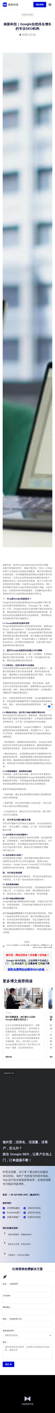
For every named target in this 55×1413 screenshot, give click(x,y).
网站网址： (7, 1307)
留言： (5, 1342)
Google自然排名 (14, 913)
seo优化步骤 (24, 945)
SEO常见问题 (13, 820)
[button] (50, 4)
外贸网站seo (45, 945)
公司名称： (7, 1296)
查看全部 (8, 1057)
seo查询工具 (35, 945)
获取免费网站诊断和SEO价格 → (27, 969)
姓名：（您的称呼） (11, 1284)
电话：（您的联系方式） (13, 1319)
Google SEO (27, 14)
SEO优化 (8, 1012)
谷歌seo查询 (47, 947)
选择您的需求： (9, 1331)
